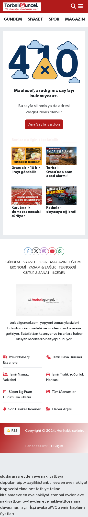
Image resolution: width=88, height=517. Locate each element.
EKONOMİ (18, 267)
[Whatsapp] (60, 251)
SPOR (54, 19)
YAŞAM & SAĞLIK (42, 267)
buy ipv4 (22, 501)
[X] (36, 251)
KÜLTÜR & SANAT (36, 273)
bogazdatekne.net (18, 489)
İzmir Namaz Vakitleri (16, 377)
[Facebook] (28, 251)
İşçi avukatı (40, 508)
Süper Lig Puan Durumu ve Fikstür (17, 394)
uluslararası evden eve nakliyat (27, 476)
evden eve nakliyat (32, 495)
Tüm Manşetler (64, 392)
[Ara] (73, 6)
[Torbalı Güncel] (22, 6)
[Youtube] (52, 251)
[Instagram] (44, 251)
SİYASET (35, 19)
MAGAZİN (75, 19)
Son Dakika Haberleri (24, 409)
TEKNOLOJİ (67, 267)
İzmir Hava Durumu (67, 357)
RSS (14, 430)
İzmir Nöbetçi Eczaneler (17, 359)
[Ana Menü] (80, 6)
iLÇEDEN (59, 273)
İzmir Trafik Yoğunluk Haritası (65, 377)
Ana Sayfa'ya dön (44, 124)
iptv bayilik (28, 483)
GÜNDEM (13, 19)
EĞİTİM (75, 262)
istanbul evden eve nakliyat (63, 483)
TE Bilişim (56, 446)
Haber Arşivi (62, 409)
